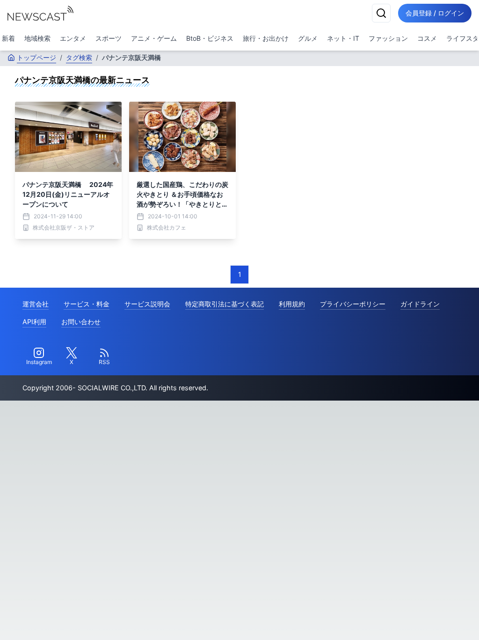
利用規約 (292, 304)
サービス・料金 (86, 304)
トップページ (36, 57)
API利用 (34, 322)
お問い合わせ (81, 322)
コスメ (427, 38)
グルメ (308, 38)
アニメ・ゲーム (154, 38)
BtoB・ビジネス (209, 38)
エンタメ (73, 38)
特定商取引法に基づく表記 (224, 304)
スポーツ (108, 38)
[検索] (381, 13)
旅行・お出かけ (266, 38)
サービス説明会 (147, 304)
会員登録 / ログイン (435, 13)
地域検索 (37, 38)
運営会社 (35, 304)
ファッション (388, 38)
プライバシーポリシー (352, 304)
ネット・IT (343, 38)
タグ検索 (79, 57)
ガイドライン (420, 304)
